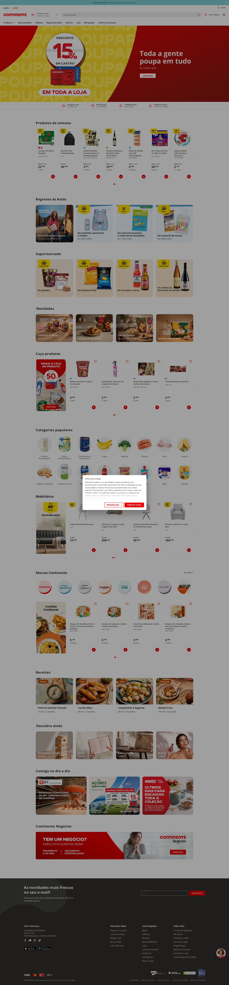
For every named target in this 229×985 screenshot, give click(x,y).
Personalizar (112, 505)
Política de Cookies (98, 498)
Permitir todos (134, 505)
